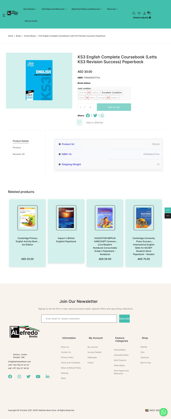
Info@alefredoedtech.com (19, 361)
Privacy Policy (67, 357)
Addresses (92, 357)
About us (65, 347)
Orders (91, 362)
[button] (4, 15)
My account (93, 347)
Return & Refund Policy (71, 368)
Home (10, 36)
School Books (29, 9)
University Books (121, 355)
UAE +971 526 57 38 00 (18, 368)
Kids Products (120, 360)
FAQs (63, 378)
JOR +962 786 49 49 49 (18, 365)
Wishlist (144, 347)
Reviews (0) (19, 154)
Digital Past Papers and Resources (86, 9)
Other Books (119, 365)
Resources (111, 9)
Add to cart (114, 107)
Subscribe (124, 318)
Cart (142, 352)
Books (18, 36)
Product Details (21, 141)
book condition (84, 88)
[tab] (25, 141)
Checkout (145, 357)
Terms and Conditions (70, 362)
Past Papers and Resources (53, 9)
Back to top (146, 362)
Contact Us (66, 352)
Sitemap (64, 373)
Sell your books (31, 21)
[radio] (89, 92)
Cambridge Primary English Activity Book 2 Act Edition (27, 241)
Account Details (94, 352)
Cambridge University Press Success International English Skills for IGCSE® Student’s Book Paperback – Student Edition (144, 248)
